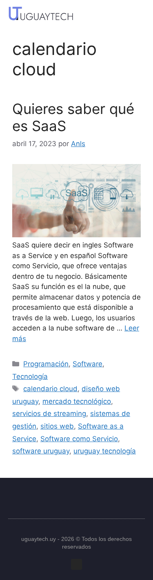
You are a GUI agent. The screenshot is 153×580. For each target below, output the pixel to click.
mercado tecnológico (76, 401)
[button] (137, 13)
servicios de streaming (49, 413)
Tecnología (30, 376)
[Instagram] (76, 564)
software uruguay (40, 451)
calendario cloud (50, 389)
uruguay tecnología (104, 451)
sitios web (57, 426)
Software (87, 364)
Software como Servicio (79, 439)
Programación (46, 364)
